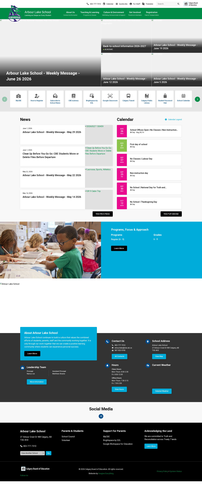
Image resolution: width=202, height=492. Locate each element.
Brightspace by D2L (112, 440)
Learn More (119, 248)
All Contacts (119, 356)
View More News (103, 214)
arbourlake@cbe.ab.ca (123, 348)
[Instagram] (101, 416)
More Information (37, 382)
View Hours (119, 389)
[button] (197, 99)
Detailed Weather (162, 391)
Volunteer (66, 440)
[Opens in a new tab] (190, 4)
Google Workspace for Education (118, 444)
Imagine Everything (106, 473)
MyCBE (106, 436)
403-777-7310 (120, 345)
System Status (176, 471)
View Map (159, 356)
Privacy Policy (162, 471)
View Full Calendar (171, 214)
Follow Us (24, 475)
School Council (68, 436)
